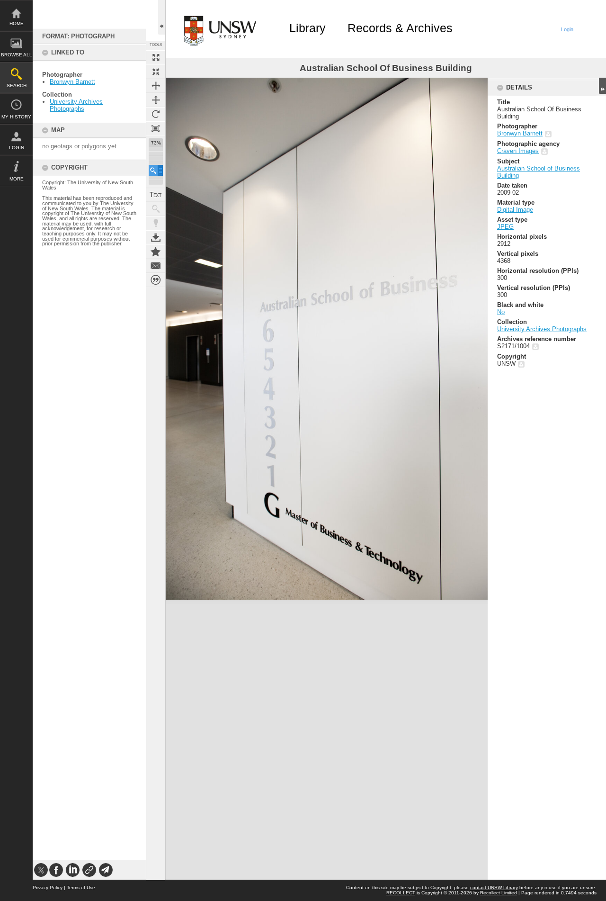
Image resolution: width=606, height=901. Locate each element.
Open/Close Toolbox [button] (161, 17)
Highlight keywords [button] (155, 223)
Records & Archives (400, 28)
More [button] (16, 178)
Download (155, 237)
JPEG (505, 226)
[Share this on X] (41, 870)
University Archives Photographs (76, 105)
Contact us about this (155, 266)
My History (16, 116)
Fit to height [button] (155, 100)
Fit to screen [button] (155, 71)
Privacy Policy (47, 887)
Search (17, 85)
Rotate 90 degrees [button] (155, 114)
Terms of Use (81, 887)
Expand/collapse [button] (602, 86)
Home (16, 23)
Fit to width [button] (155, 86)
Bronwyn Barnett (72, 81)
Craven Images (518, 150)
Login (16, 147)
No (501, 311)
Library (307, 28)
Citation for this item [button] (155, 280)
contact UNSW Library (494, 887)
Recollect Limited (498, 892)
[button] (156, 170)
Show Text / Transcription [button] (155, 195)
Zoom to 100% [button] (155, 128)
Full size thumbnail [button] (155, 57)
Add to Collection (155, 251)
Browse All (16, 54)
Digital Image (515, 209)
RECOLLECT (400, 892)
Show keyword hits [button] (155, 209)
